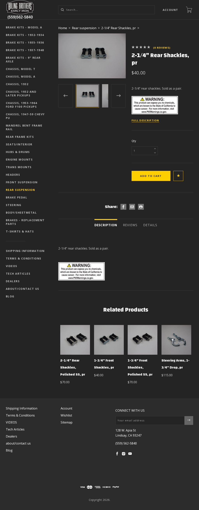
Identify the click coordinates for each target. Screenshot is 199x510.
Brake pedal (16, 197)
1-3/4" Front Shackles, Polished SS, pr (140, 367)
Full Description (145, 120)
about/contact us (22, 289)
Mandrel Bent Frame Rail (24, 127)
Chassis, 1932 (17, 84)
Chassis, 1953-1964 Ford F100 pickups (21, 104)
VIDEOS (11, 266)
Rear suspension (20, 190)
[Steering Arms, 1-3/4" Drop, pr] (176, 340)
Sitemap (66, 422)
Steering (13, 205)
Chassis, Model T (21, 69)
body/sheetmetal (21, 212)
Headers (13, 174)
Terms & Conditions (23, 258)
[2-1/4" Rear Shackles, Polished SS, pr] (75, 340)
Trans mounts (19, 167)
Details (150, 225)
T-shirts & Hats (20, 231)
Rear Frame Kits (20, 137)
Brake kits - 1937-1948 (25, 50)
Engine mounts (19, 159)
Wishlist (66, 415)
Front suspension (22, 182)
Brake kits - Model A (24, 27)
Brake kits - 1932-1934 (25, 35)
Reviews (130, 225)
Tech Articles (18, 273)
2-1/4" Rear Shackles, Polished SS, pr (72, 367)
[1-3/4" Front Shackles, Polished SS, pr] (142, 340)
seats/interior (19, 144)
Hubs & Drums (18, 152)
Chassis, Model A (21, 76)
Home (62, 28)
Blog (10, 296)
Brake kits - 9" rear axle (23, 59)
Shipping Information (25, 251)
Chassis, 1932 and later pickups (21, 93)
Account (170, 10)
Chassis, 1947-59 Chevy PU (25, 116)
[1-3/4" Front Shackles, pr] (109, 340)
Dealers (13, 281)
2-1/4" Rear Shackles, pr (118, 28)
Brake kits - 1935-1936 (25, 42)
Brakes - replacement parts (25, 222)
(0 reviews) (161, 47)
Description (105, 225)
